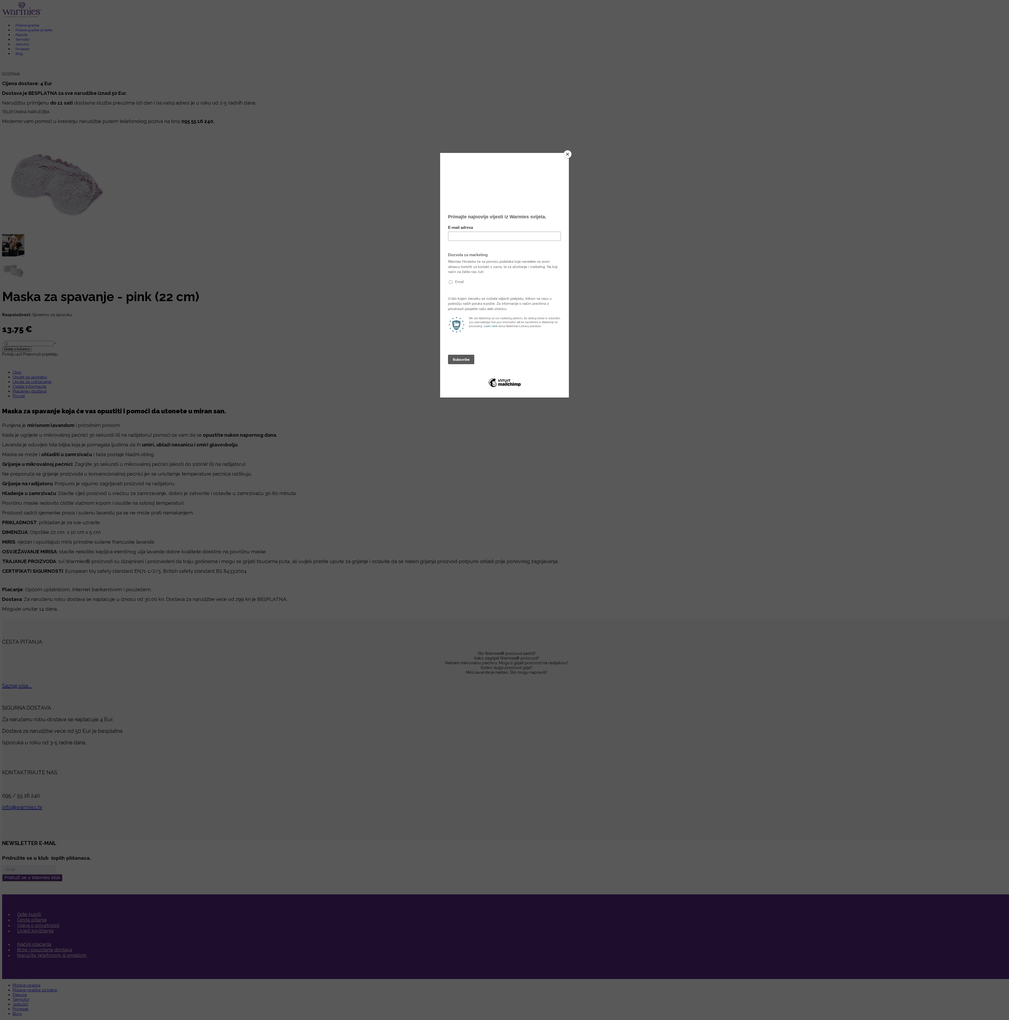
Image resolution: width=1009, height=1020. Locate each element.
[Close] (568, 154)
